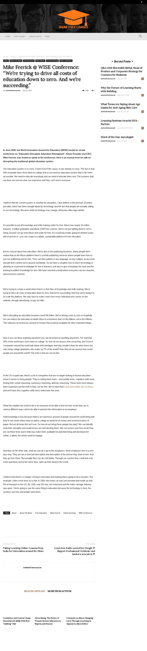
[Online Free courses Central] (73, 18)
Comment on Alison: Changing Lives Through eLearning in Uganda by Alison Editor (79, 621)
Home (7, 36)
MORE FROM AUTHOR (59, 591)
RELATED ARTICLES (34, 591)
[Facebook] (142, 2)
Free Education (29, 61)
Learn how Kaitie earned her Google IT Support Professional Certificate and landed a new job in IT (74, 551)
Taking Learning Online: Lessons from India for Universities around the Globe (23, 549)
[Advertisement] (73, 48)
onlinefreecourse (13, 90)
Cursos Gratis (35, 36)
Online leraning (52, 61)
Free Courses (19, 36)
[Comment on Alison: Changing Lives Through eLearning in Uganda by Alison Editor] (80, 606)
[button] (140, 36)
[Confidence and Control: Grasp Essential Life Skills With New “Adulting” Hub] (17, 606)
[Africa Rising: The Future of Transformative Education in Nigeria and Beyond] (49, 606)
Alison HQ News (15, 61)
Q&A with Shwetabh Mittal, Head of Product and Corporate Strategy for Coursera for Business (121, 71)
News (47, 36)
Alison (13, 56)
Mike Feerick (40, 61)
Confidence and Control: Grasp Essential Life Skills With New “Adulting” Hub (17, 621)
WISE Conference (66, 61)
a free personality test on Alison (78, 386)
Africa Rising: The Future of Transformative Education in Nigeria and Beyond (48, 621)
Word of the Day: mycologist (117, 137)
